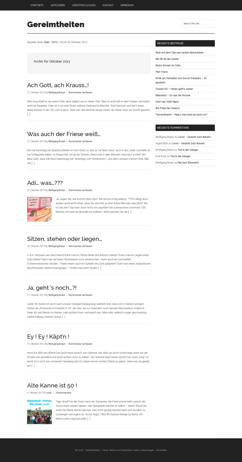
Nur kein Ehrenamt (188, 162)
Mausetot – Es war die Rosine (173, 95)
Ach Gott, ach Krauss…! (58, 85)
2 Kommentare (63, 392)
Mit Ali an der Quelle (167, 59)
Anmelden (161, 450)
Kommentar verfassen (80, 92)
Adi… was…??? (45, 182)
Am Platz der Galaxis (168, 108)
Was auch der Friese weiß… (64, 133)
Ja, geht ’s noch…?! (52, 287)
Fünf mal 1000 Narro (167, 101)
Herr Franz (162, 71)
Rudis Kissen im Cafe (168, 65)
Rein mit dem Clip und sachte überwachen (179, 52)
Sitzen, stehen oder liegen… (64, 238)
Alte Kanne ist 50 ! (52, 385)
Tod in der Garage (188, 149)
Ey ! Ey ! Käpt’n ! (48, 336)
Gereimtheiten (55, 24)
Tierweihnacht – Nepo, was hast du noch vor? (181, 114)
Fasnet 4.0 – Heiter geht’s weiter (174, 88)
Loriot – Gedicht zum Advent (194, 137)
